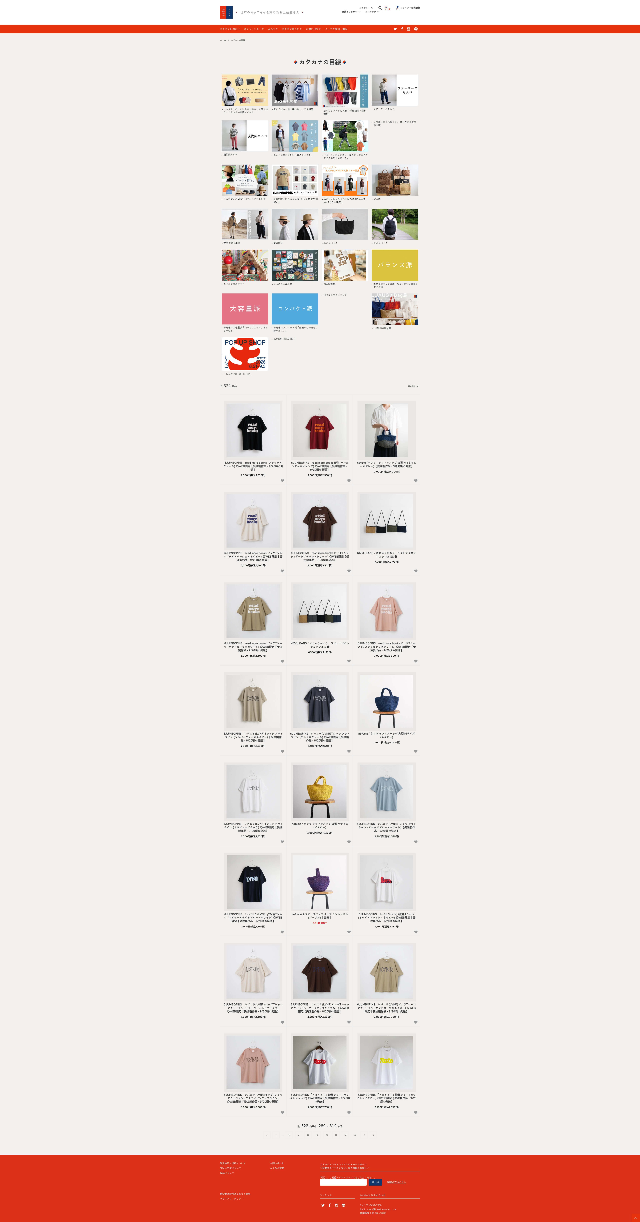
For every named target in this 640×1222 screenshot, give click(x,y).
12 (345, 1134)
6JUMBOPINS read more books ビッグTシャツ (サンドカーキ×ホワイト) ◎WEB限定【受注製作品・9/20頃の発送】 (253, 647)
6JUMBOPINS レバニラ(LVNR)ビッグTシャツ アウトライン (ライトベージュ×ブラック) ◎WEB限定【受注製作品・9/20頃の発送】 (253, 1008)
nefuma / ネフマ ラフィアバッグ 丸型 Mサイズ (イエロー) (320, 826)
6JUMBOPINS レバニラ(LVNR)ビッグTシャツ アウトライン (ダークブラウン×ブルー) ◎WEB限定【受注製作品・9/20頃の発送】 (319, 1008)
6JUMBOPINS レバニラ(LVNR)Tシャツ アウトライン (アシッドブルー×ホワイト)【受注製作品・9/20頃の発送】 (386, 827)
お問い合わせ (313, 29)
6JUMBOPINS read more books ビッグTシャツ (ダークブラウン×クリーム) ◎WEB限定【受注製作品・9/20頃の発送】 (320, 556)
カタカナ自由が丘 (230, 29)
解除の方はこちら (396, 1182)
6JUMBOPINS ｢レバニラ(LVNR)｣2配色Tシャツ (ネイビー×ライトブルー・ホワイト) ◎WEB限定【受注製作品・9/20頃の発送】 (253, 918)
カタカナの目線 (238, 40)
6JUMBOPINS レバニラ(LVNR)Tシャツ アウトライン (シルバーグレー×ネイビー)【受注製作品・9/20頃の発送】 (253, 737)
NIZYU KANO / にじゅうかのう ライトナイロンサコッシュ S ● (319, 645)
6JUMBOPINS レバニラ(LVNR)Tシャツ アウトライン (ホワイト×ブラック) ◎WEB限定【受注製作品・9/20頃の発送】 (253, 827)
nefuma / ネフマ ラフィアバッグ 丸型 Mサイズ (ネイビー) (386, 735)
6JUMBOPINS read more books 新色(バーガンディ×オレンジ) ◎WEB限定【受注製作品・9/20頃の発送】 (320, 466)
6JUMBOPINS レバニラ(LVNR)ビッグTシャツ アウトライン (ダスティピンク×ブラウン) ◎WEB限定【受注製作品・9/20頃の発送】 (253, 1098)
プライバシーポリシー (231, 1199)
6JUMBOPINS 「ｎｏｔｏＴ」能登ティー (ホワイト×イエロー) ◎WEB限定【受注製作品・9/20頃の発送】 (386, 1098)
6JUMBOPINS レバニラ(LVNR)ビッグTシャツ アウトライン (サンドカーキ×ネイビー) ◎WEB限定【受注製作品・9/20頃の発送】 (386, 1008)
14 (364, 1134)
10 (326, 1134)
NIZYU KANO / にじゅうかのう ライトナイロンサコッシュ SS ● (386, 555)
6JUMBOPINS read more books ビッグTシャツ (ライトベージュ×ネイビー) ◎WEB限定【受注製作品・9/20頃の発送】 (253, 556)
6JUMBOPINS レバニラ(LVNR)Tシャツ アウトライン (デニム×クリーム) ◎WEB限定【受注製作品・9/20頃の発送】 (320, 737)
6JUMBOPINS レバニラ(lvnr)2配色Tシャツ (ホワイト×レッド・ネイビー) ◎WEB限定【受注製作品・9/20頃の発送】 (387, 918)
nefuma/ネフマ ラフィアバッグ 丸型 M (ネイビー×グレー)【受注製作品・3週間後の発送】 (386, 464)
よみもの (273, 29)
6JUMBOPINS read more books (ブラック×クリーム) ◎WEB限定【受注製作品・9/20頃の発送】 (253, 466)
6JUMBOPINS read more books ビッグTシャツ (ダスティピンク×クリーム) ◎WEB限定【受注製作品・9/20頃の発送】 (387, 647)
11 (336, 1134)
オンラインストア (254, 29)
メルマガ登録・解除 (336, 29)
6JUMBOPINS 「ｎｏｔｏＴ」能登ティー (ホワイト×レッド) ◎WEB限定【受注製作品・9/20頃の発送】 (320, 1098)
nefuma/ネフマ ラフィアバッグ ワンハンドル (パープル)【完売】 (320, 916)
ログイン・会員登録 (410, 8)
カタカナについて (292, 29)
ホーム (223, 40)
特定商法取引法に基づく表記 (235, 1194)
